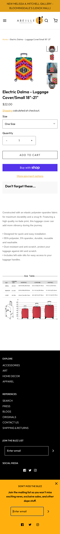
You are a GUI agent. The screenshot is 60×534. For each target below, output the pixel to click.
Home (5, 39)
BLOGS (6, 411)
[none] (52, 49)
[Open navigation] (4, 20)
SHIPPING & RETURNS (15, 428)
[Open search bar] (46, 20)
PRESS (6, 406)
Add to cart (30, 155)
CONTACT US (10, 422)
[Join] (53, 450)
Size (4, 116)
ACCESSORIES (11, 365)
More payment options (30, 176)
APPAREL (8, 381)
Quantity (7, 133)
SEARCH (7, 400)
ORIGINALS (9, 417)
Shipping (7, 110)
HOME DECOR (11, 376)
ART (5, 370)
